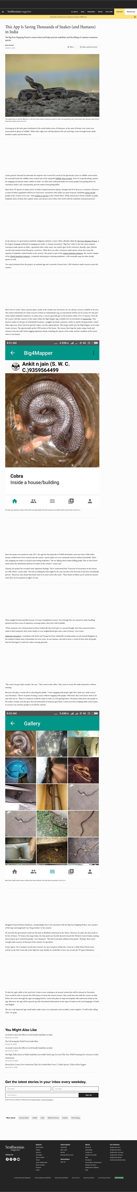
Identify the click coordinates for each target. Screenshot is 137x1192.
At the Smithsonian (41, 1162)
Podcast (38, 1167)
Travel (38, 1160)
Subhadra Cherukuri (13, 636)
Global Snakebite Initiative (20, 256)
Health (34, 1118)
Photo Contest (40, 1165)
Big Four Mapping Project (87, 241)
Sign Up (63, 1162)
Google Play (87, 319)
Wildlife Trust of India (63, 178)
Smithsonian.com (115, 1147)
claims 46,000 (90, 192)
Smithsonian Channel (116, 1155)
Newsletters (91, 12)
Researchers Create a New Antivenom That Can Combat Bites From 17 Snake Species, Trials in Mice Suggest (45, 1064)
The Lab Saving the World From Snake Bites (21, 1041)
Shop (82, 12)
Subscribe (119, 12)
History (38, 1150)
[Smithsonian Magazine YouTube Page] (18, 1159)
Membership (131, 12)
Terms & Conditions (47, 1100)
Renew (100, 12)
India (42, 1118)
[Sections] (3, 12)
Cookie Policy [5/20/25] (61, 1178)
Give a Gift (109, 12)
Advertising (88, 1150)
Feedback (88, 1160)
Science (38, 1152)
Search (75, 12)
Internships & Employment (93, 1162)
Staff (86, 1170)
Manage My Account (67, 1155)
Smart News (39, 1147)
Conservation (24, 1118)
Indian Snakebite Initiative (73, 253)
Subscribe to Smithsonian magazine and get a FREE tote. (68, 17)
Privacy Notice (36, 1100)
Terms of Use (76, 1178)
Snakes (65, 1118)
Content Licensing (90, 1155)
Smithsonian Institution (92, 1167)
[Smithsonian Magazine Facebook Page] (7, 1159)
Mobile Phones (53, 1118)
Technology (75, 1118)
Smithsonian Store (115, 1150)
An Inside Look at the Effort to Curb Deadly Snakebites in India (28, 1034)
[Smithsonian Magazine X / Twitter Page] (14, 1159)
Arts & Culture (40, 1157)
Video (38, 1170)
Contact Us (88, 1152)
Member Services (90, 1165)
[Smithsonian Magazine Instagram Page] (11, 1159)
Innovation (39, 1155)
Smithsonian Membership (117, 1160)
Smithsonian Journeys (116, 1152)
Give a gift (64, 1150)
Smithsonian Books (116, 1157)
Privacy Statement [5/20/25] (43, 1178)
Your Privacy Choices (104, 1178)
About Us (88, 1147)
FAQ (86, 1157)
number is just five (42, 195)
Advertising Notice (89, 1178)
